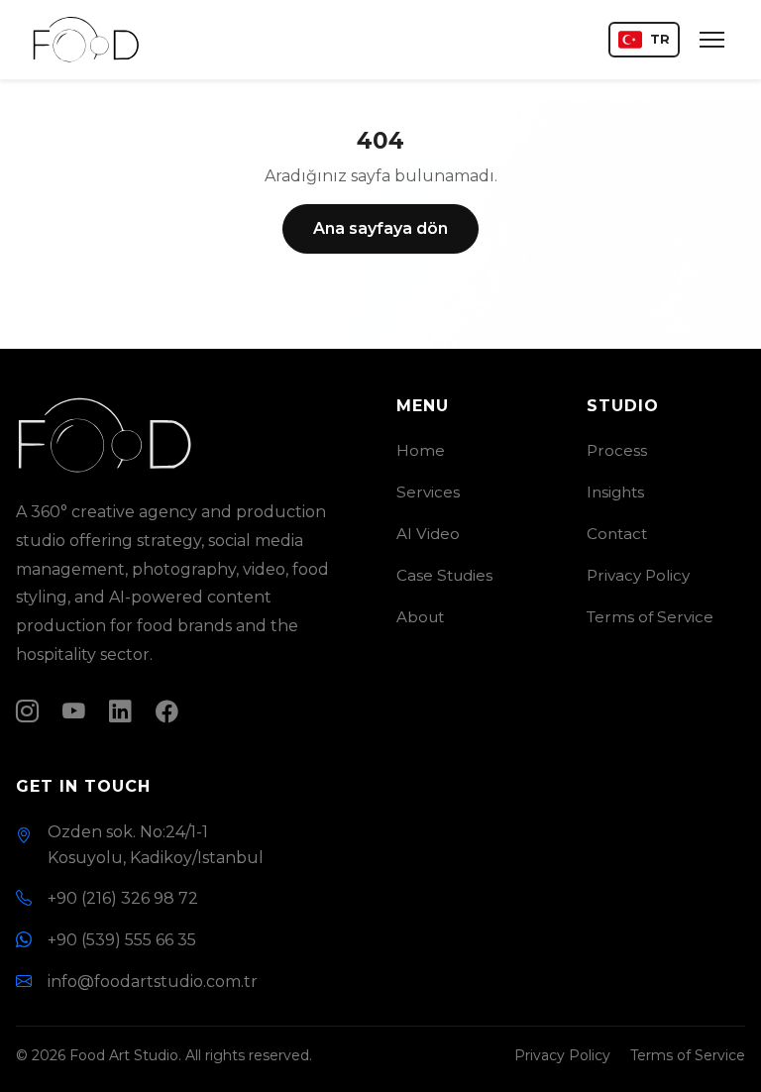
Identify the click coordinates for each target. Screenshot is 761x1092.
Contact (617, 533)
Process (617, 450)
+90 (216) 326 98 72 (123, 898)
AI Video (428, 533)
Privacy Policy (638, 575)
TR (660, 39)
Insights (615, 492)
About (420, 616)
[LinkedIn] (120, 711)
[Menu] (712, 39)
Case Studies (444, 575)
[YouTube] (73, 711)
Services (428, 492)
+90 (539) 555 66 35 (122, 939)
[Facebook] (167, 711)
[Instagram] (27, 711)
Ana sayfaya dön (380, 228)
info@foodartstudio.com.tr (153, 981)
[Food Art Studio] (86, 39)
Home (420, 450)
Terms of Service (650, 616)
